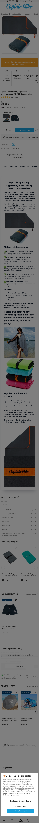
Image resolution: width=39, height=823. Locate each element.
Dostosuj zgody (20, 806)
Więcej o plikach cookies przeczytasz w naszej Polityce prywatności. (19, 793)
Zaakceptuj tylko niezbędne (20, 801)
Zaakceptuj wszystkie (20, 811)
